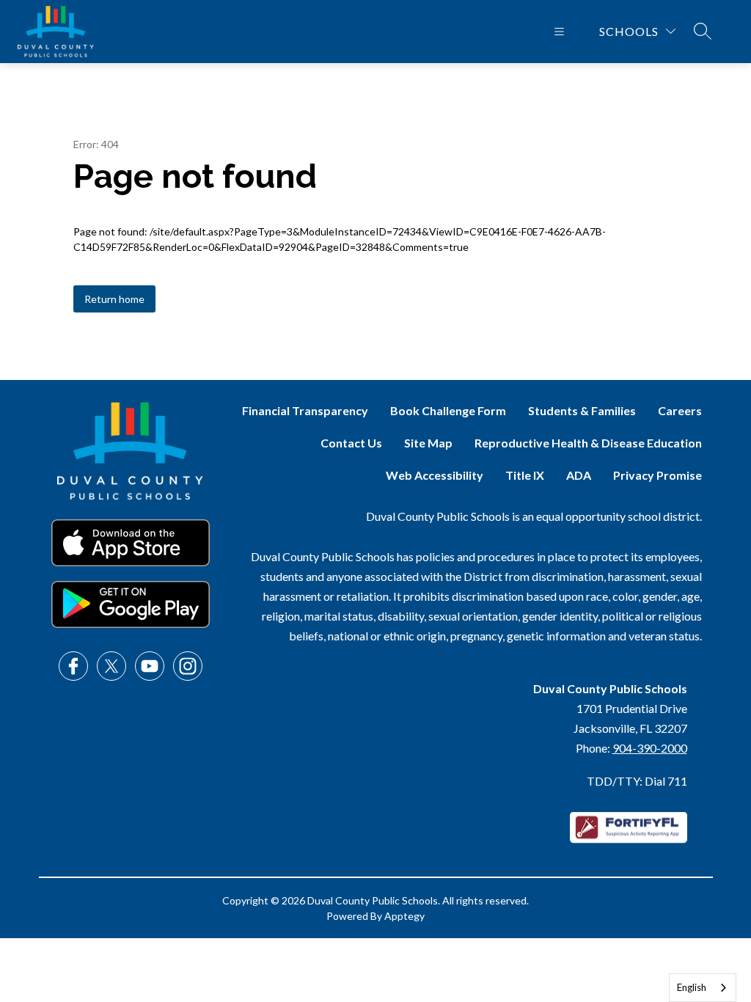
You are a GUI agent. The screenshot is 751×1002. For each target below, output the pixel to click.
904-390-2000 (649, 748)
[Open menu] (559, 31)
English (691, 987)
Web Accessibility (434, 475)
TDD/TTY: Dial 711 (637, 781)
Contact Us (351, 443)
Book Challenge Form (448, 410)
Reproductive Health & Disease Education (588, 443)
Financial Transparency (305, 410)
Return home (114, 299)
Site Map (428, 443)
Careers (680, 410)
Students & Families (582, 410)
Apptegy (404, 916)
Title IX (524, 475)
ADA (578, 475)
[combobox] (702, 987)
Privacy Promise (657, 475)
